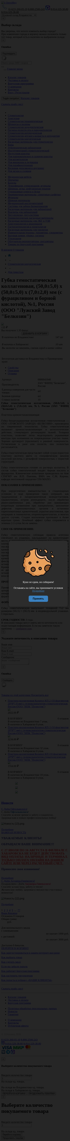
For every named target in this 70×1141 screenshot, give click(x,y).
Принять (38, 598)
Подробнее (38, 590)
